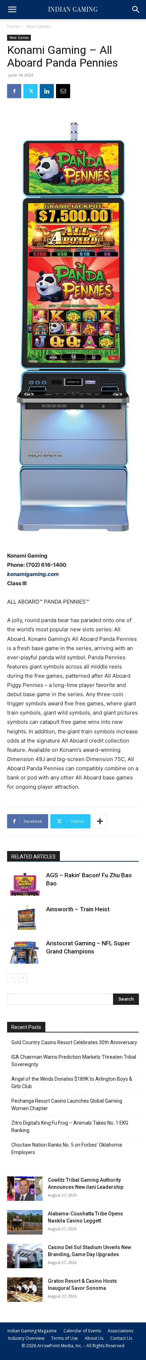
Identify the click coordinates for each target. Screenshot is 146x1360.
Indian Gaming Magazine (32, 1331)
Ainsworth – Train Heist (78, 909)
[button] (12, 9)
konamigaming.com (33, 574)
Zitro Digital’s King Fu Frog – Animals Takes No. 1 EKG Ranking (69, 1126)
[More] (99, 821)
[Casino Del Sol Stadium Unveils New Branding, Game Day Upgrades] (25, 1256)
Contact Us (121, 1338)
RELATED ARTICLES (33, 857)
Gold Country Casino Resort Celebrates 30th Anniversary (74, 1042)
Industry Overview (26, 1338)
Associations (120, 1331)
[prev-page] (11, 977)
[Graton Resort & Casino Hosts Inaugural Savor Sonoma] (25, 1289)
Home (13, 26)
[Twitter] (30, 91)
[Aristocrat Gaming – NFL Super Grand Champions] (25, 951)
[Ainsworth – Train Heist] (25, 917)
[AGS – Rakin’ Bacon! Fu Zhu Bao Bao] (25, 883)
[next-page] (22, 977)
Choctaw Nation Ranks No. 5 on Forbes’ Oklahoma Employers (66, 1148)
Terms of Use (64, 1338)
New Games (38, 26)
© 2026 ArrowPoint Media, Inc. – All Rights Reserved (73, 1346)
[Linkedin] (47, 91)
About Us (94, 1338)
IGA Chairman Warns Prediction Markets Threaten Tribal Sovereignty (73, 1060)
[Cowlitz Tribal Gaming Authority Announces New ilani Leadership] (25, 1188)
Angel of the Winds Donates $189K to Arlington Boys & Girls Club (71, 1082)
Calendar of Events (82, 1331)
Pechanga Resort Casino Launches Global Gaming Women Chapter (66, 1104)
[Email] (63, 91)
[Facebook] (14, 91)
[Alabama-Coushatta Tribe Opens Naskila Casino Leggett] (25, 1222)
